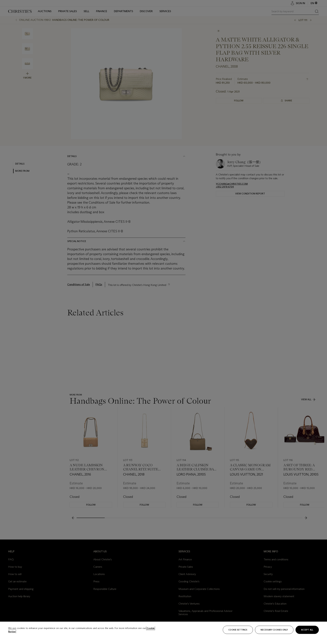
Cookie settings (237, 629)
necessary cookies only (274, 629)
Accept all (307, 629)
